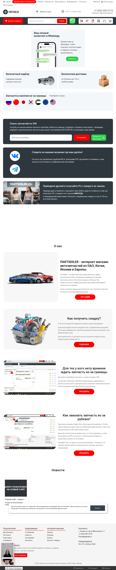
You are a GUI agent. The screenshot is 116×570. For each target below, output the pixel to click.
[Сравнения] (87, 21)
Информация (72, 2)
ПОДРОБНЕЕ (84, 344)
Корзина (40, 2)
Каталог (14, 21)
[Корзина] (110, 21)
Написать (72, 59)
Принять (97, 508)
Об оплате (7, 535)
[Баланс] (104, 21)
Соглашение (29, 538)
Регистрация (8, 5)
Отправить (81, 137)
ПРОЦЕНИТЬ (84, 391)
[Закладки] (93, 21)
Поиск (61, 21)
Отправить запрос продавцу (15, 555)
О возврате (7, 540)
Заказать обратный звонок (102, 13)
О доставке (7, 538)
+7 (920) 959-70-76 (103, 10)
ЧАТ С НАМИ (85, 297)
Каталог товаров (53, 540)
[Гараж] (99, 21)
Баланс (50, 538)
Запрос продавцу (15, 568)
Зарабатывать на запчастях (24, 2)
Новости (58, 470)
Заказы (50, 532)
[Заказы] (81, 21)
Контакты (83, 2)
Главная (8, 2)
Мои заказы (49, 2)
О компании (29, 532)
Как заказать (8, 532)
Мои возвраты (60, 2)
